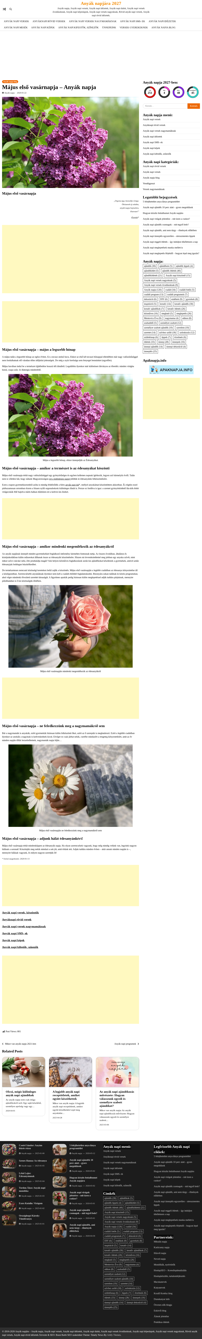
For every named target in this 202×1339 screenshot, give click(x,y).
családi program (153, 294)
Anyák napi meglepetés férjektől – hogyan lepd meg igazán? (171, 253)
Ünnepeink (109, 27)
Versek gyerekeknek (134, 27)
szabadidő (150, 323)
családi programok (177, 294)
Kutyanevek (159, 1287)
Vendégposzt (149, 183)
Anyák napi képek (43, 27)
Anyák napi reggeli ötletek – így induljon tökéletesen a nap (170, 242)
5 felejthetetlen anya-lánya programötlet (161, 201)
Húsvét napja (160, 1253)
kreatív (165, 304)
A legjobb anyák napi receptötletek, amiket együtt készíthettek (66, 1095)
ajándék (150, 266)
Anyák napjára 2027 (101, 3)
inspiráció (150, 304)
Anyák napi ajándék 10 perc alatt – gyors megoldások (168, 207)
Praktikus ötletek (161, 1322)
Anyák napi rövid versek (154, 166)
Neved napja (160, 1259)
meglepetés (183, 313)
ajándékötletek (153, 275)
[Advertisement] (101, 55)
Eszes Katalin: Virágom (30, 1203)
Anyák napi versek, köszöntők (20, 912)
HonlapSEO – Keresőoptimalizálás (170, 1270)
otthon (186, 318)
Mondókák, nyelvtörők (164, 1264)
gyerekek (192, 299)
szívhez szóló (167, 332)
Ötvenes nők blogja (163, 1305)
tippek (166, 337)
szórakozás (187, 332)
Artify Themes (114, 1335)
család (170, 289)
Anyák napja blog (163, 27)
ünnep (163, 342)
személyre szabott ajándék (158, 327)
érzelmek (180, 337)
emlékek (176, 299)
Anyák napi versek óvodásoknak (161, 285)
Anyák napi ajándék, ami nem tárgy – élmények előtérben (170, 230)
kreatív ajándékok (154, 308)
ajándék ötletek (171, 270)
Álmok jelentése (161, 1316)
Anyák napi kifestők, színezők (78, 27)
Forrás (134, 217)
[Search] (10, 9)
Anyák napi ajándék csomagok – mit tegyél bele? (166, 224)
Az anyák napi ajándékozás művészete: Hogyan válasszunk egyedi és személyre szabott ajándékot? (117, 1098)
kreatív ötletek (176, 308)
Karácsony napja (161, 1247)
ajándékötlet (151, 270)
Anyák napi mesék (16, 27)
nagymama (171, 318)
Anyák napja (9, 93)
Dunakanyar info (162, 1299)
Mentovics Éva (152, 318)
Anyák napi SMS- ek (132, 21)
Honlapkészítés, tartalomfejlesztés (169, 1276)
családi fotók (186, 289)
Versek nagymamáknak (154, 189)
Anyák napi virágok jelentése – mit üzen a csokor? (166, 219)
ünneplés (150, 351)
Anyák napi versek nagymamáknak (93, 21)
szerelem (182, 327)
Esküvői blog (160, 1310)
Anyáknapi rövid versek (49, 21)
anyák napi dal (72, 485)
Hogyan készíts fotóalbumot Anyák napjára (163, 213)
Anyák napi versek (16, 21)
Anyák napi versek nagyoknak (160, 280)
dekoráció (150, 299)
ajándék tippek (184, 266)
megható (167, 313)
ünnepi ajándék (153, 346)
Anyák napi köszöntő (178, 275)
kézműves (151, 313)
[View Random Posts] (4, 9)
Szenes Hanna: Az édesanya (33, 1160)
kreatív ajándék (183, 304)
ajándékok (165, 266)
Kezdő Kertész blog (163, 1293)
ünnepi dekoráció (176, 346)
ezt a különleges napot (59, 479)
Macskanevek (160, 1282)
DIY (164, 299)
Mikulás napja (160, 1241)
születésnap (151, 337)
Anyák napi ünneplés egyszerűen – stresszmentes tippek (169, 236)
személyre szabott (170, 323)
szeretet (149, 332)
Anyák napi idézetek (162, 21)
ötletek (149, 342)
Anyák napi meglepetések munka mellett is (163, 247)
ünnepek (178, 342)
